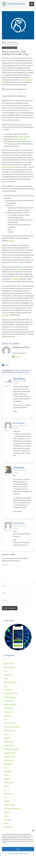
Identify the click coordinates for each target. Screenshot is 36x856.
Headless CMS (8, 741)
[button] (33, 831)
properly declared (24, 136)
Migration (7, 778)
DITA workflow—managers (12, 726)
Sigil (14, 167)
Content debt (8, 689)
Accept (18, 849)
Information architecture (11, 749)
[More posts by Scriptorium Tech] (4, 43)
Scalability (7, 801)
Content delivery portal (11, 693)
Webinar (6, 823)
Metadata (7, 775)
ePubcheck (18, 269)
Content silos (8, 715)
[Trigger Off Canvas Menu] (31, 4)
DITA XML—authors (10, 730)
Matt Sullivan (19, 378)
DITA (5, 719)
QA (5, 790)
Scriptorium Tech (12, 42)
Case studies (7, 674)
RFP (5, 797)
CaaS (5, 671)
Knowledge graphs (9, 756)
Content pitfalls (8, 708)
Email (4, 593)
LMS (5, 767)
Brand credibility (9, 663)
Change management (10, 682)
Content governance (10, 697)
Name (4, 586)
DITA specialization (9, 723)
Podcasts (6, 786)
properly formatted (20, 139)
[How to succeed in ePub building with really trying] (18, 26)
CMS (5, 686)
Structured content (9, 804)
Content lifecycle (9, 700)
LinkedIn (18, 357)
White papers (8, 827)
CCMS (6, 678)
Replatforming (8, 793)
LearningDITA (8, 764)
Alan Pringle (18, 467)
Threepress (15, 279)
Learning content (9, 760)
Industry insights (9, 745)
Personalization (8, 782)
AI (4, 660)
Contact (25, 853)
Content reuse (8, 712)
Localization (7, 771)
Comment (5, 564)
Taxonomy (7, 812)
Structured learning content (12, 808)
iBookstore (5, 315)
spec (9, 58)
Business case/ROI (9, 667)
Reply (6, 386)
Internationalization (10, 753)
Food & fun (7, 738)
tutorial (10, 240)
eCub (9, 167)
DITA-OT (6, 734)
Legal (21, 853)
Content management (9, 48)
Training (6, 816)
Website (4, 600)
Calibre (4, 167)
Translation (7, 819)
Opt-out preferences (14, 853)
